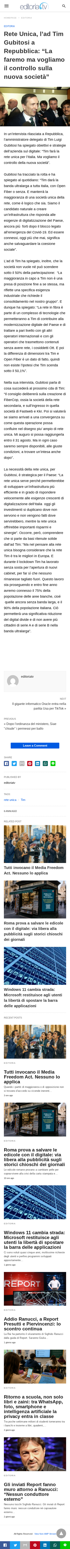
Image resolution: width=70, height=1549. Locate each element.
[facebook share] (6, 763)
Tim (23, 799)
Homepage (10, 18)
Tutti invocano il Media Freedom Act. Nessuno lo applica (32, 1076)
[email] (25, 1545)
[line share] (53, 763)
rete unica (10, 799)
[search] (64, 6)
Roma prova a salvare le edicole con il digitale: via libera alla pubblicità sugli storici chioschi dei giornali (34, 1157)
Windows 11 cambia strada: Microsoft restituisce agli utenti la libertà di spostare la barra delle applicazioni (34, 1240)
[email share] (21, 763)
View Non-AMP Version (45, 1534)
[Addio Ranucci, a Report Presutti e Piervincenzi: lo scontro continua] (35, 1289)
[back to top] (61, 1533)
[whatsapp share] (45, 763)
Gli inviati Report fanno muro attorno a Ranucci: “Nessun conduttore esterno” (31, 1492)
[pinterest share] (29, 763)
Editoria (26, 18)
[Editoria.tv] (34, 5)
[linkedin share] (37, 763)
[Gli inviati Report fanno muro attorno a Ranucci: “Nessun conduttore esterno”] (35, 1454)
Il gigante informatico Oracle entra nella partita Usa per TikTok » (39, 706)
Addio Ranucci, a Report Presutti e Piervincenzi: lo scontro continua (32, 1323)
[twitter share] (14, 763)
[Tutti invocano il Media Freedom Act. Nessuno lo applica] (35, 844)
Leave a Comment (35, 745)
